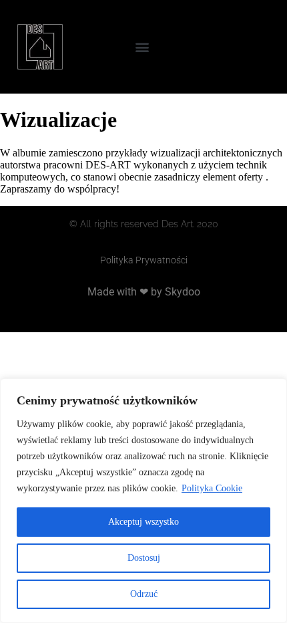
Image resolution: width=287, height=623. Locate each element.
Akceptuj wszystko (143, 522)
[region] (143, 500)
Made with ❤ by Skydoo (143, 291)
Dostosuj (143, 558)
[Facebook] (232, 46)
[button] (142, 47)
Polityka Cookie (212, 488)
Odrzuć (144, 594)
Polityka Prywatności (144, 260)
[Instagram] (258, 46)
